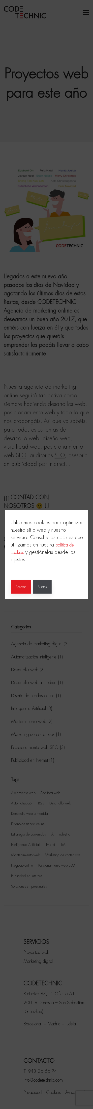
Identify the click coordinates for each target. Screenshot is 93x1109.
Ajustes (42, 586)
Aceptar (21, 586)
